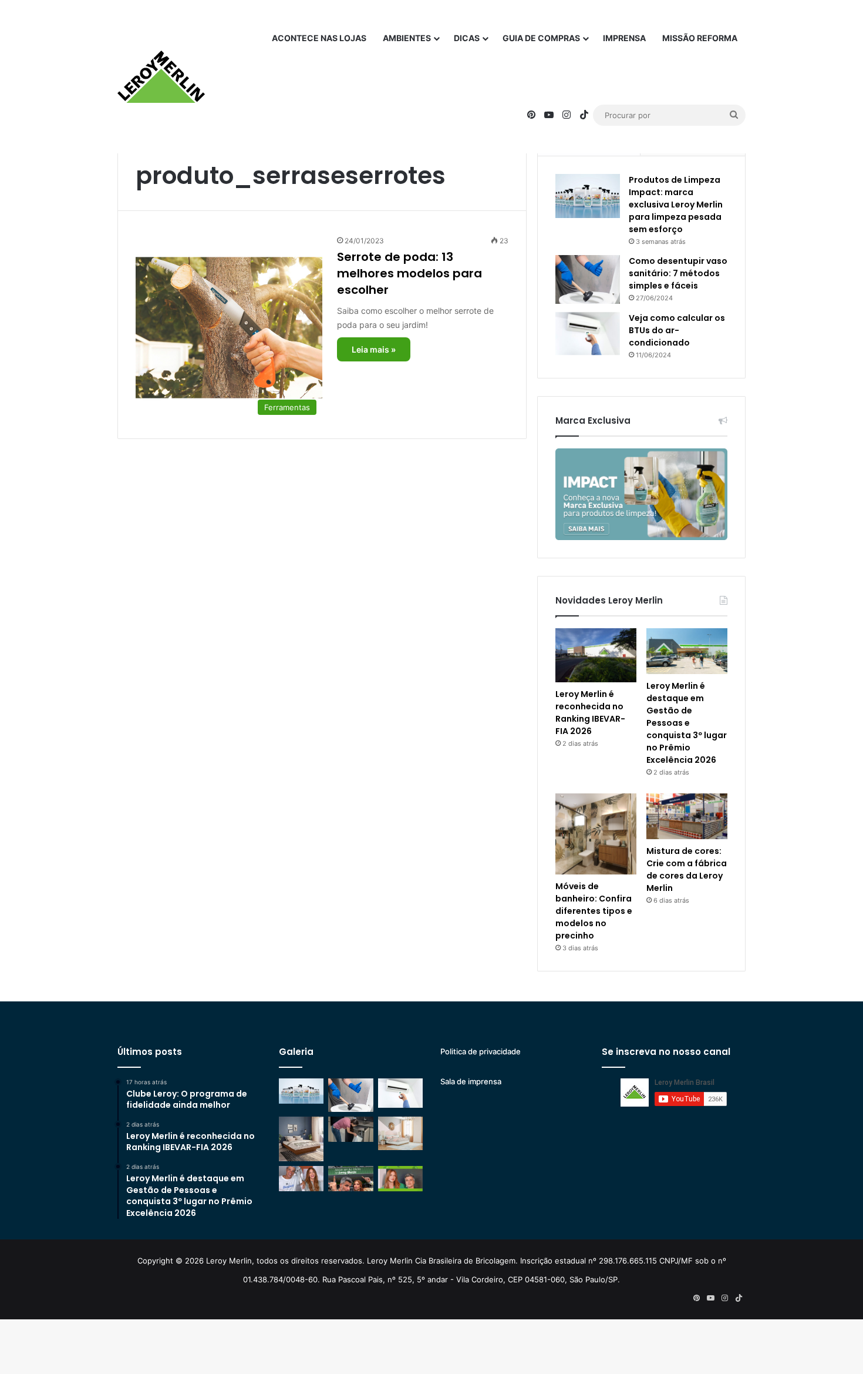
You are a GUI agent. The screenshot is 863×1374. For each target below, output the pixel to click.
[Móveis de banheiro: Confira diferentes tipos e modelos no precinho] (595, 833)
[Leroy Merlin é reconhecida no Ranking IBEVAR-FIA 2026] (595, 655)
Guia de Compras (541, 38)
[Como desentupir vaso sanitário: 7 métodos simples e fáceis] (587, 279)
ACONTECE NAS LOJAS (319, 38)
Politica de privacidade (480, 1051)
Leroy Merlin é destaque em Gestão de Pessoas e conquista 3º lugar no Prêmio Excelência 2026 (686, 723)
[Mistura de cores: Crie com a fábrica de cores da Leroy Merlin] (686, 816)
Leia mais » (374, 349)
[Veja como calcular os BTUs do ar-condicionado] (587, 334)
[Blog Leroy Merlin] (161, 77)
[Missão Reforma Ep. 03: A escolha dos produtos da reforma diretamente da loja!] (350, 1178)
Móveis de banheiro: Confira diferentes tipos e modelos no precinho (593, 910)
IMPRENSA (624, 38)
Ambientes (407, 38)
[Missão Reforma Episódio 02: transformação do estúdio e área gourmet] (400, 1178)
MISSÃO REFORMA (699, 38)
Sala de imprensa (470, 1081)
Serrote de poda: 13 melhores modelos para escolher (409, 273)
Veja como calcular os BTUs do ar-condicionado (677, 330)
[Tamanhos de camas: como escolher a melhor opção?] (301, 1139)
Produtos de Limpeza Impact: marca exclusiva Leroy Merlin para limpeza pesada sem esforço (676, 204)
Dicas (467, 38)
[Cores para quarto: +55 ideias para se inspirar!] (400, 1133)
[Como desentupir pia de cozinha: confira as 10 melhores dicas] (350, 1129)
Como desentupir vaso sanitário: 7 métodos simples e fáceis (678, 273)
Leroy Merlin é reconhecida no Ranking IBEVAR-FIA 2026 (590, 712)
